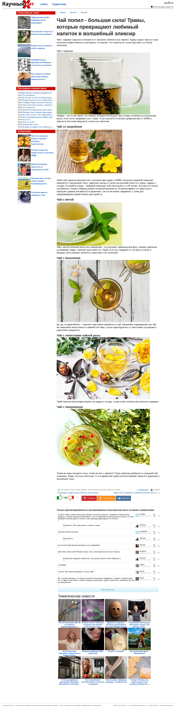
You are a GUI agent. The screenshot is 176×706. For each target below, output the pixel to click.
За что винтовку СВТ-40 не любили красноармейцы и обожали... (69, 626)
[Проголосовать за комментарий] (155, 516)
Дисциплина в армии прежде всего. (37, 93)
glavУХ (142, 571)
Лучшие (84, 12)
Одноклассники (108, 498)
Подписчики (59, 4)
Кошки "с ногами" (116, 651)
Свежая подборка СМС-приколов (93, 652)
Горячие (73, 12)
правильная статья (30, 124)
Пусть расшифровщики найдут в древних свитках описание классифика (52, 117)
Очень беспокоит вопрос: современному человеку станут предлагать (51, 105)
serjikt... (142, 564)
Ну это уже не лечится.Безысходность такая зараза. (44, 98)
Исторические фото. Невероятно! (139, 652)
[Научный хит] (18, 8)
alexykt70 (143, 551)
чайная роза (111, 489)
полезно (72, 489)
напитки (66, 489)
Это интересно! (28, 95)
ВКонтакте (126, 498)
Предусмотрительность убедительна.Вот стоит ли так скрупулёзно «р (51, 100)
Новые (62, 12)
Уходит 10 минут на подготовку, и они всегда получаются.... (139, 682)
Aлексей (157, 490)
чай (62, 489)
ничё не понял (28, 122)
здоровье (84, 489)
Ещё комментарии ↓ (108, 590)
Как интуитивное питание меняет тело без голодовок (93, 682)
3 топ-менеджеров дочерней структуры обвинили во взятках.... (69, 682)
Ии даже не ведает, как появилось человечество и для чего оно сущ (51, 127)
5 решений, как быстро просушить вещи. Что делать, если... (139, 625)
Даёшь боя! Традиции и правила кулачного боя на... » (137, 493)
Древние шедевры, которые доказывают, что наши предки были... (116, 625)
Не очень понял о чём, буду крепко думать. (40, 115)
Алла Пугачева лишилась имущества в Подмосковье (69, 653)
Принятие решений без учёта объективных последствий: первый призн (52, 110)
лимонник (96, 489)
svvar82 (142, 514)
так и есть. (26, 120)
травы (90, 489)
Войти (168, 3)
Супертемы (24, 131)
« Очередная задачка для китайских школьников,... (78, 493)
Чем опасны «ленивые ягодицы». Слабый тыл (116, 681)
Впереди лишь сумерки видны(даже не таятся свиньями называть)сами (52, 112)
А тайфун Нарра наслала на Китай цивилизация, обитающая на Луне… (52, 102)
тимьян (117, 489)
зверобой (103, 489)
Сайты (44, 4)
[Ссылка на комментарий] (58, 520)
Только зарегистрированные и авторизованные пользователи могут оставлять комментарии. (105, 510)
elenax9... (143, 545)
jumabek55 (143, 531)
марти (142, 578)
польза (78, 489)
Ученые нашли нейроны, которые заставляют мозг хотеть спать (93, 625)
